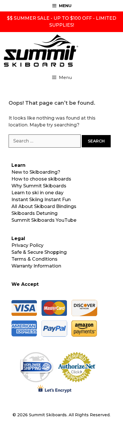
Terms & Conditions (34, 259)
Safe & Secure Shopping (39, 252)
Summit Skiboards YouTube (43, 220)
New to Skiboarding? (35, 172)
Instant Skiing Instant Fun (41, 199)
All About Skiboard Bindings (43, 206)
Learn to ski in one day (37, 192)
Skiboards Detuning (34, 213)
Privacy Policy (27, 245)
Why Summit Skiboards (38, 186)
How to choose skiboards (41, 179)
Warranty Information (36, 266)
